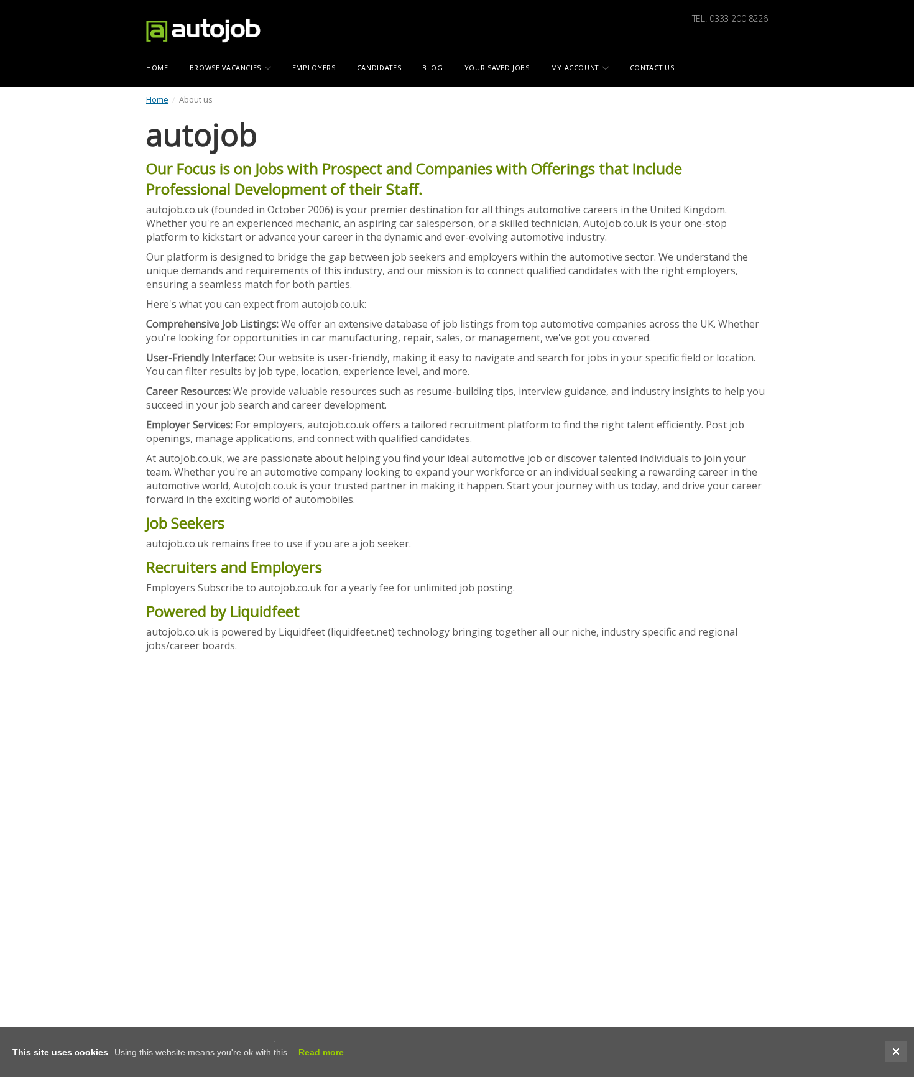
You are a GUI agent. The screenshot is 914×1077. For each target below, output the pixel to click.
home (157, 67)
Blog (432, 67)
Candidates (379, 67)
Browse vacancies (227, 67)
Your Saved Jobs (497, 67)
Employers (314, 67)
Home (157, 99)
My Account (576, 67)
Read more (321, 1052)
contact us (652, 67)
